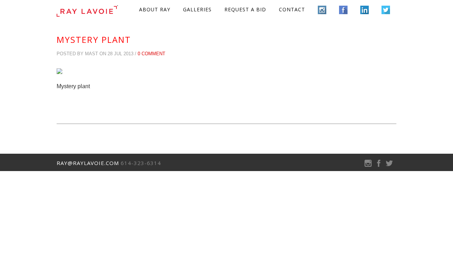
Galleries (197, 9)
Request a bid (245, 9)
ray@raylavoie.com (88, 162)
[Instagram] (368, 165)
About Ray (154, 9)
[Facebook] (378, 165)
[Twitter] (389, 165)
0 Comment (151, 53)
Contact (292, 9)
